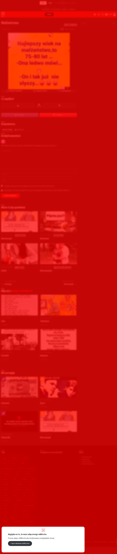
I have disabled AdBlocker (20, 543)
